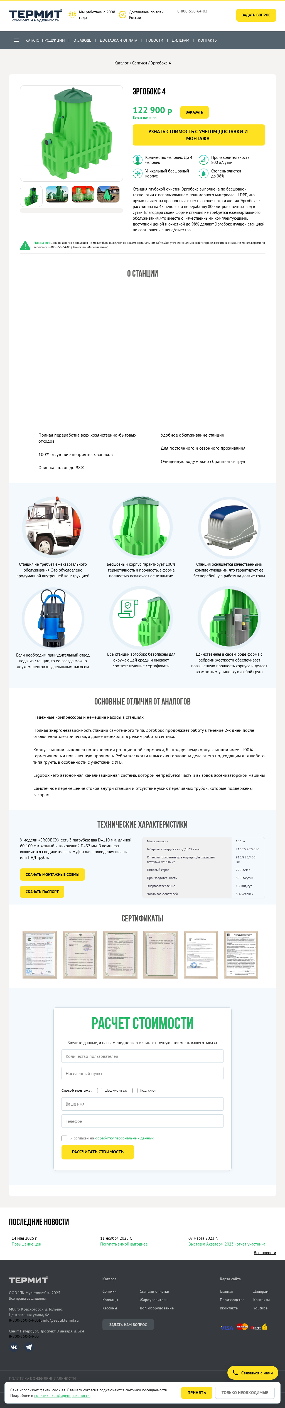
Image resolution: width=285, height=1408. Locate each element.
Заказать (194, 112)
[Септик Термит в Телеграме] (29, 1350)
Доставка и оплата (118, 40)
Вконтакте (229, 1308)
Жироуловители (154, 1299)
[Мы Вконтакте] (227, 40)
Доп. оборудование (157, 1308)
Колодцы (110, 1299)
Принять (197, 1392)
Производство (232, 1299)
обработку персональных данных (124, 1138)
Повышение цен (26, 1244)
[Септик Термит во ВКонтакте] (16, 1350)
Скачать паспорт (42, 891)
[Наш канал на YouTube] (236, 40)
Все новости (265, 1252)
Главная (226, 1291)
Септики (139, 63)
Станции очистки (154, 1291)
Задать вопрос (256, 14)
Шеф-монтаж (115, 1090)
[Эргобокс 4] (71, 180)
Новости (154, 40)
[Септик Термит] (55, 1280)
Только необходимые (245, 1392)
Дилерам (180, 40)
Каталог (121, 63)
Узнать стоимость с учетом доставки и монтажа (198, 135)
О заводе (82, 40)
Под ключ (148, 1090)
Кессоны (109, 1308)
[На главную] (40, 985)
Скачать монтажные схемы (52, 874)
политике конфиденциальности (62, 1395)
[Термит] (35, 16)
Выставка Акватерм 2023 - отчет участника (226, 1244)
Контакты (208, 40)
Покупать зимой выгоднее (124, 1244)
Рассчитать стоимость (98, 1151)
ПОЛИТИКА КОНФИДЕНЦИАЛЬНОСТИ (42, 1378)
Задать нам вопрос (128, 1324)
